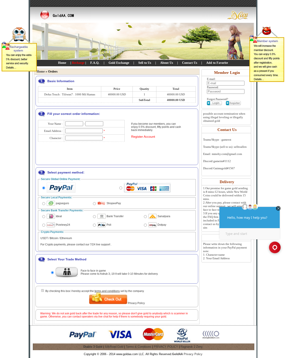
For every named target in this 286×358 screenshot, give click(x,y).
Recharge (78, 62)
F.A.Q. (94, 62)
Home (62, 62)
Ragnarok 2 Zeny (192, 346)
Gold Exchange (119, 62)
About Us (166, 62)
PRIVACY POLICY (166, 346)
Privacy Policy (136, 303)
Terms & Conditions (138, 346)
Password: (213, 87)
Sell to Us (144, 62)
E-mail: (211, 79)
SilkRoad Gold (114, 346)
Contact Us (189, 62)
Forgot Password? (217, 99)
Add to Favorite (217, 62)
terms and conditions (107, 291)
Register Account (143, 136)
